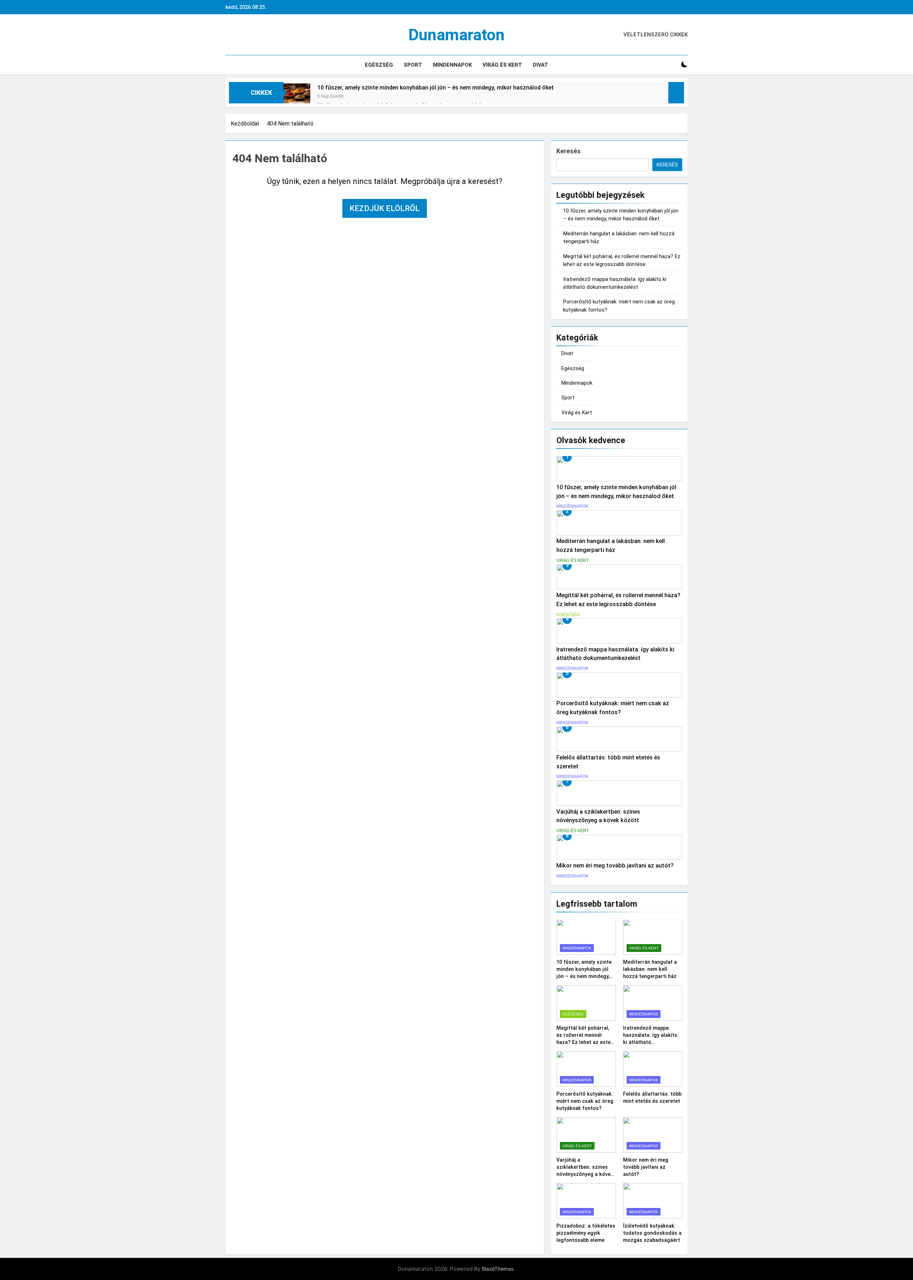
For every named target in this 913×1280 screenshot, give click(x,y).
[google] (255, 35)
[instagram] (238, 35)
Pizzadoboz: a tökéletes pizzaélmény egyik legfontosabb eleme (585, 1233)
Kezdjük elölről (385, 208)
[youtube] (264, 35)
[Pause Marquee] (676, 92)
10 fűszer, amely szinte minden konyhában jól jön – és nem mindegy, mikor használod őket (435, 87)
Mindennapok (452, 65)
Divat (540, 65)
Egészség (379, 65)
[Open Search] (672, 65)
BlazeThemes (498, 1269)
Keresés (568, 151)
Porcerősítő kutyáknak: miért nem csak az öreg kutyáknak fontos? (584, 1101)
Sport (413, 65)
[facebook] (229, 35)
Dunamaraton (456, 34)
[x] (247, 35)
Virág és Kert (502, 65)
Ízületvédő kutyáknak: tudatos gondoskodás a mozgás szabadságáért (652, 1233)
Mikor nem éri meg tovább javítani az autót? (615, 865)
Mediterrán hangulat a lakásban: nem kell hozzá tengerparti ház (650, 969)
